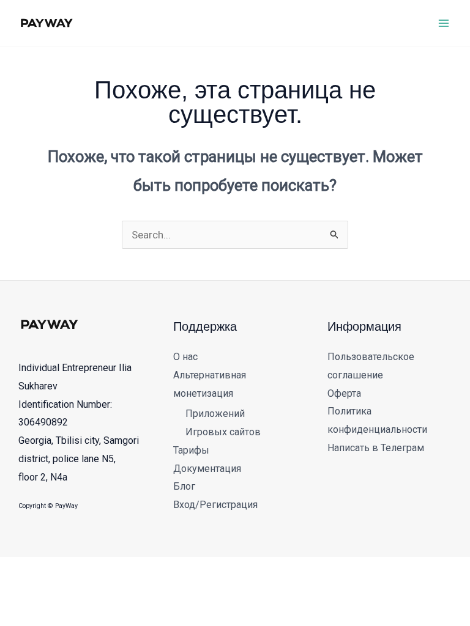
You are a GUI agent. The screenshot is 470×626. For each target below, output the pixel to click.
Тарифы (191, 450)
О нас (185, 357)
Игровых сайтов (223, 432)
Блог (184, 486)
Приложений (215, 413)
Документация (207, 468)
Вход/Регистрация (215, 504)
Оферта (344, 393)
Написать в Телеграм (375, 448)
